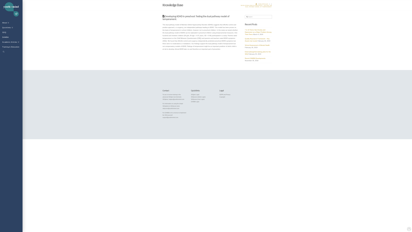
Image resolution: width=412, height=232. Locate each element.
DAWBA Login (195, 101)
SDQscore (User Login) (198, 99)
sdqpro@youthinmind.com (176, 99)
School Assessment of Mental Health (257, 45)
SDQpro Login (195, 94)
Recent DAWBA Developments (255, 58)
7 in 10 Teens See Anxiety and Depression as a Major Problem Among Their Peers (258, 32)
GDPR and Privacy (224, 94)
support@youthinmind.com (170, 117)
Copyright (222, 97)
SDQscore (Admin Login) (198, 97)
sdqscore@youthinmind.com (171, 108)
